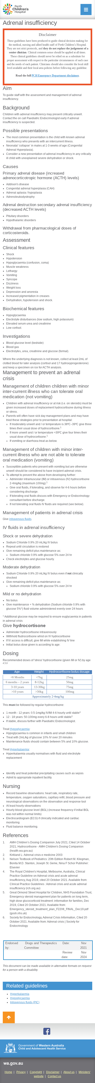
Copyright (36, 1072)
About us (68, 1072)
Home (8, 1072)
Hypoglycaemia (20, 729)
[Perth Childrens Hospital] (16, 9)
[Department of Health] (47, 1048)
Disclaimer (52, 1072)
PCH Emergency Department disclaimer (55, 75)
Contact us (54, 1076)
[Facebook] (47, 1031)
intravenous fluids (20, 519)
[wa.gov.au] (13, 1064)
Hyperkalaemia (19, 749)
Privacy (21, 1072)
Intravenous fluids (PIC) (24, 1002)
